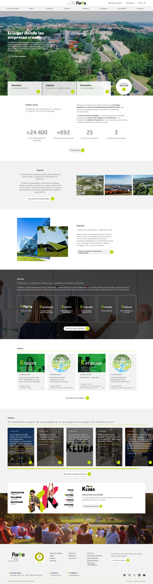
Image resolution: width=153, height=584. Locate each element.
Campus (49, 9)
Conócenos (75, 150)
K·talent (28, 386)
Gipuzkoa (76, 449)
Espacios (67, 9)
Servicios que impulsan (75, 328)
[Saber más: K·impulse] (86, 314)
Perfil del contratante (115, 3)
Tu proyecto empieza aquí (39, 199)
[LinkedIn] (139, 575)
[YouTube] (144, 575)
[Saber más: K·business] (46, 314)
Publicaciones (92, 558)
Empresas (103, 9)
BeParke (58, 386)
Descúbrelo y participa (91, 506)
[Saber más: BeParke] (26, 312)
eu (141, 3)
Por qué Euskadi (13, 9)
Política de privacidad (139, 581)
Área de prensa (93, 561)
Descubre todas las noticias (75, 474)
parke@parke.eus (74, 575)
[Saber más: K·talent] (66, 314)
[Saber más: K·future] (126, 314)
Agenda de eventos (94, 556)
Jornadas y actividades (75, 398)
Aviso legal (129, 581)
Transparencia (129, 3)
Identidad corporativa (92, 564)
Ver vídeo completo (19, 56)
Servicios (85, 9)
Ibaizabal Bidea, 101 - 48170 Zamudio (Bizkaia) (26, 575)
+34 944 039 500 (55, 575)
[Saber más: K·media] (106, 312)
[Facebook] (124, 575)
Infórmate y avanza (119, 560)
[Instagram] (129, 575)
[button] (149, 185)
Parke (31, 9)
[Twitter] (134, 575)
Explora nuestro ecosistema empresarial (90, 252)
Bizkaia (41, 444)
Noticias (12, 451)
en (144, 3)
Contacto (140, 9)
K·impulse (89, 384)
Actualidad (122, 9)
